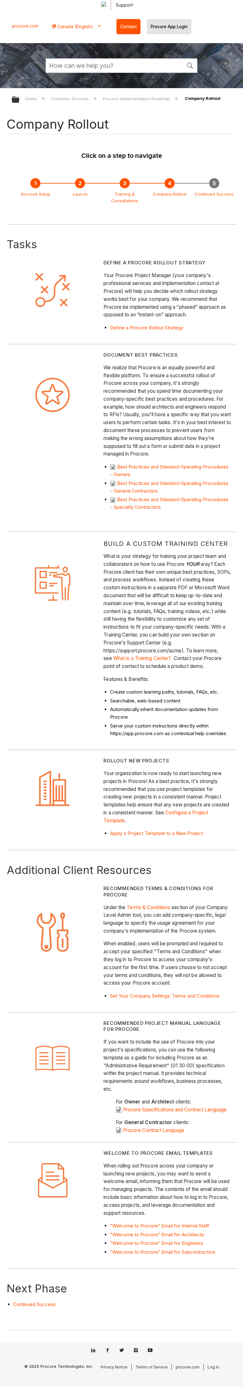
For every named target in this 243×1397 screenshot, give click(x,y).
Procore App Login (169, 26)
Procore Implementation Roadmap (137, 98)
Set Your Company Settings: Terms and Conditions (165, 996)
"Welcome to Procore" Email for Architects (157, 1235)
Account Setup (35, 194)
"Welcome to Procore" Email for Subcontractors (162, 1252)
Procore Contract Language (153, 1130)
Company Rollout (169, 194)
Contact (128, 26)
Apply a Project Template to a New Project (156, 833)
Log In (213, 1367)
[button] (189, 65)
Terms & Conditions (148, 907)
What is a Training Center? (142, 658)
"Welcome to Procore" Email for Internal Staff (160, 1226)
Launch (80, 194)
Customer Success (70, 98)
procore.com (25, 26)
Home (31, 98)
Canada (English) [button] (74, 26)
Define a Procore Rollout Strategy (146, 328)
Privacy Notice (114, 1367)
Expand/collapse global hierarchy (19, 100)
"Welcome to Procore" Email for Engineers (156, 1243)
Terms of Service (151, 1367)
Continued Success (214, 194)
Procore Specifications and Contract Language (175, 1110)
